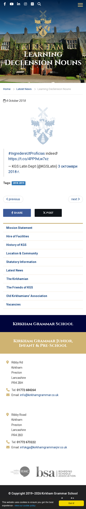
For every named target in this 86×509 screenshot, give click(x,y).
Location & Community (22, 253)
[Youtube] (12, 4)
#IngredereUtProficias (26, 153)
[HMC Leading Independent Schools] (20, 471)
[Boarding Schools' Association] (55, 471)
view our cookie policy (25, 505)
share (18, 212)
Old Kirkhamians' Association (26, 296)
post (49, 212)
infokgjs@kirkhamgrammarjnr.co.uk (43, 447)
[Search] (39, 4)
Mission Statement (19, 227)
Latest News (24, 89)
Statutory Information (21, 262)
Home (6, 89)
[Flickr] (32, 4)
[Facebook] (5, 4)
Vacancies (13, 304)
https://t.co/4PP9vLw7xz (28, 159)
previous (14, 199)
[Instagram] (25, 4)
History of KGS (16, 245)
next (74, 199)
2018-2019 (18, 183)
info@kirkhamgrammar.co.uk (39, 395)
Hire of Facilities (17, 236)
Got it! (71, 503)
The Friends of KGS (19, 287)
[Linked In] (18, 4)
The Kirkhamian (17, 279)
